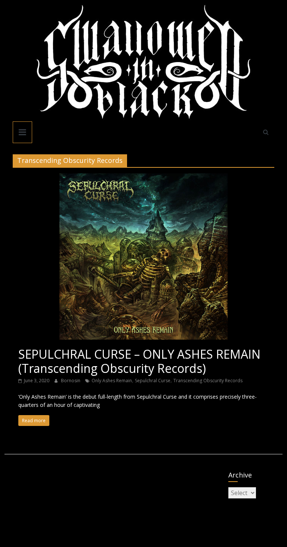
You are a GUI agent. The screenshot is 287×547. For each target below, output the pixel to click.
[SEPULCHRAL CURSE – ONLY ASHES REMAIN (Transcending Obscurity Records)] (143, 178)
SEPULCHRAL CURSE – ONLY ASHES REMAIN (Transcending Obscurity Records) (139, 361)
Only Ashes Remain (112, 380)
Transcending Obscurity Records (208, 380)
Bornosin (71, 380)
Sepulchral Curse (152, 380)
